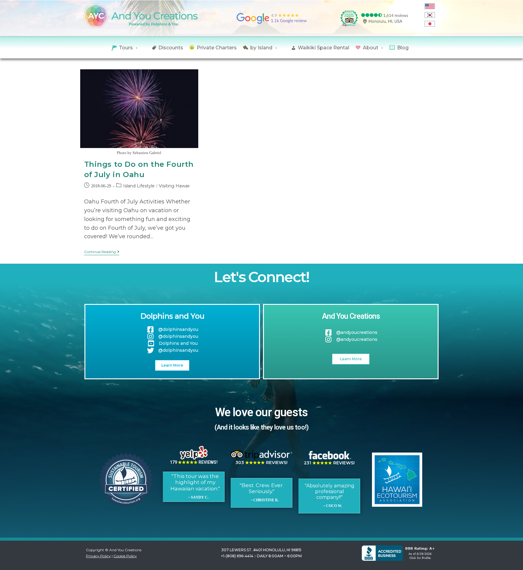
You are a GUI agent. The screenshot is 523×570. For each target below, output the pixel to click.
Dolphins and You (172, 316)
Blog (403, 48)
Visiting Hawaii (174, 186)
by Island (261, 48)
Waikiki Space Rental (323, 48)
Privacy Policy (98, 556)
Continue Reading (101, 252)
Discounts (170, 48)
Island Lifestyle (139, 186)
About (370, 48)
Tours (126, 48)
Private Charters (217, 48)
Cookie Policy (125, 556)
